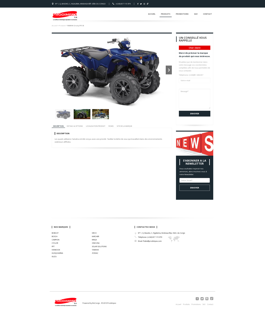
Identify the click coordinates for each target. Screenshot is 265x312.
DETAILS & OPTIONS (75, 126)
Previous (52, 114)
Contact (207, 14)
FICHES (111, 126)
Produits (165, 14)
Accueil (151, 14)
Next (169, 70)
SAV (196, 14)
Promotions (182, 14)
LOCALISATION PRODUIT (95, 126)
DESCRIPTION (58, 126)
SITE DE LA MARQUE (124, 126)
